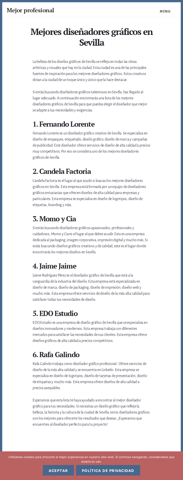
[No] (177, 465)
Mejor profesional (30, 10)
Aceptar (58, 470)
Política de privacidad (108, 470)
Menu (165, 11)
